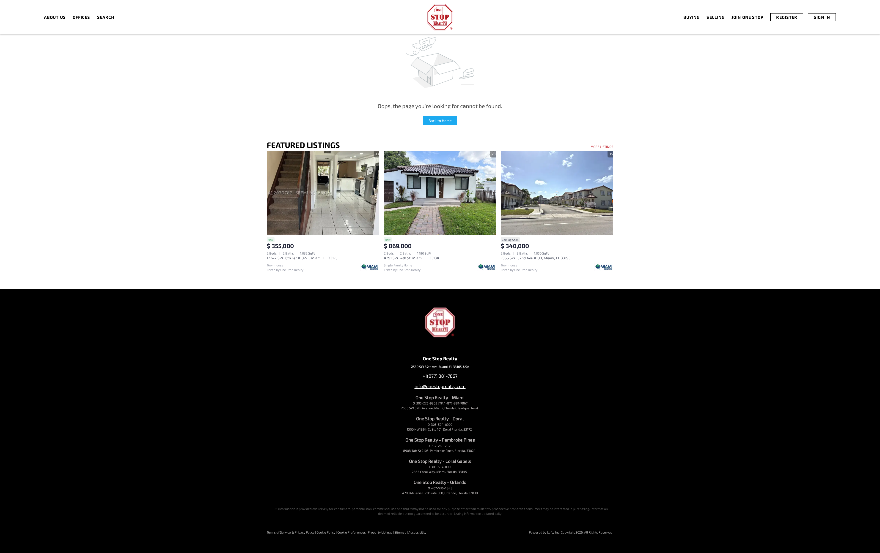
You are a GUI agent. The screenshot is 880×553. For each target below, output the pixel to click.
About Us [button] (55, 17)
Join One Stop (747, 17)
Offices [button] (81, 17)
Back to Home (440, 120)
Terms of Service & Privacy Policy (290, 532)
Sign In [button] (822, 17)
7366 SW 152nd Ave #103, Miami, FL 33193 (535, 258)
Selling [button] (716, 17)
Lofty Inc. (553, 532)
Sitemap (400, 532)
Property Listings (380, 532)
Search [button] (105, 17)
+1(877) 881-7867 (440, 376)
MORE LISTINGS (602, 147)
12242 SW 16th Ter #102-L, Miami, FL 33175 (302, 258)
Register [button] (786, 17)
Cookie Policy (325, 532)
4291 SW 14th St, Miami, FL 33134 (411, 258)
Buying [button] (691, 17)
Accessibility (417, 532)
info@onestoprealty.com (440, 386)
